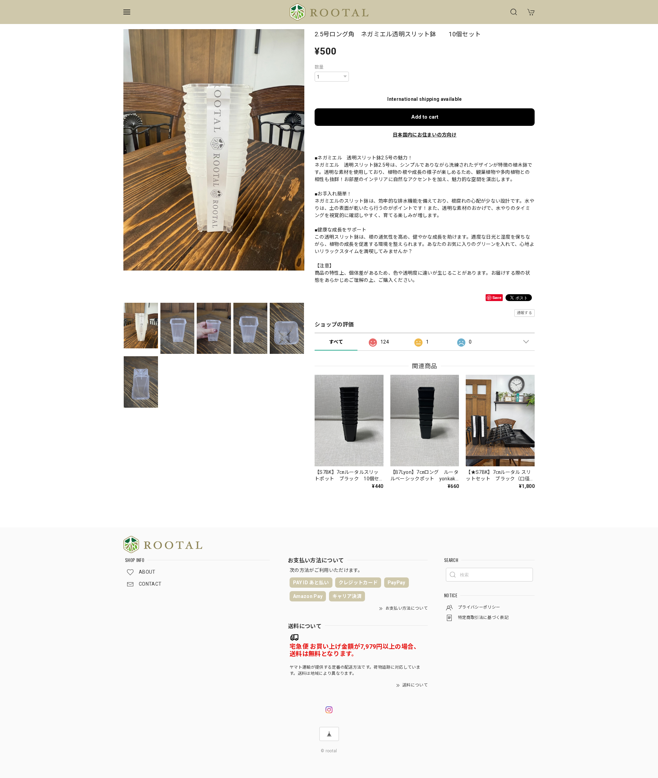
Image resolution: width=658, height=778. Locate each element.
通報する (524, 313)
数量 (319, 67)
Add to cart (424, 117)
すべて (336, 342)
